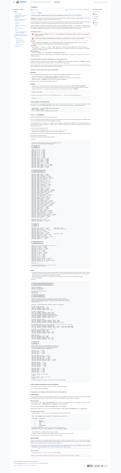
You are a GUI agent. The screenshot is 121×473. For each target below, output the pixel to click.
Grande (96, 18)
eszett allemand (85, 54)
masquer (21, 9)
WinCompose (59, 19)
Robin (32, 388)
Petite (96, 14)
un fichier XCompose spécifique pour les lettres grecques (58, 446)
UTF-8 (73, 25)
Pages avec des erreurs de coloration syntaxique (64, 455)
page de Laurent (45, 276)
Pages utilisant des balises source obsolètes (45, 455)
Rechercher (57, 2)
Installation (77, 455)
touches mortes (87, 18)
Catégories (33, 455)
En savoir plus (33, 12)
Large (96, 24)
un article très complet (46, 452)
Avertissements (33, 465)
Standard (96, 16)
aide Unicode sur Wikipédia (75, 15)
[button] (14, 2)
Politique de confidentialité (18, 465)
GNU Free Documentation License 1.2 (33, 463)
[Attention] (33, 33)
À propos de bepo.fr (26, 465)
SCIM (69, 38)
